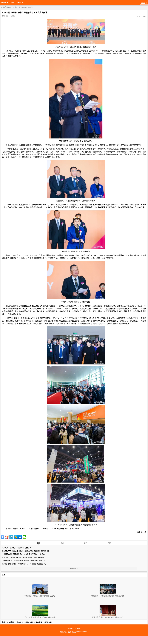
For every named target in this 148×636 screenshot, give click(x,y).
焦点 (3, 575)
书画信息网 (29, 622)
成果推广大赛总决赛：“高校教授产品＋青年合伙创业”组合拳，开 (25, 564)
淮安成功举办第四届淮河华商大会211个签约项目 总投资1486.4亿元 (26, 551)
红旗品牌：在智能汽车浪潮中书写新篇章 (16, 548)
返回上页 (144, 3)
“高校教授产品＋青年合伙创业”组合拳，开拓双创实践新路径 (23, 561)
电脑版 (77, 628)
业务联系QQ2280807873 (77, 632)
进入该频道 (74, 568)
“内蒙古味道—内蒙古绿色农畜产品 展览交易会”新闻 (40, 617)
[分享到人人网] (20, 537)
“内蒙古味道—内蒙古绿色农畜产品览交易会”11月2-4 (40, 596)
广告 (15, 7)
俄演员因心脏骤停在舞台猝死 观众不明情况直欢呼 (107, 617)
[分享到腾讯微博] (11, 537)
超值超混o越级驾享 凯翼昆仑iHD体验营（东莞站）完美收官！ (24, 554)
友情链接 (10, 622)
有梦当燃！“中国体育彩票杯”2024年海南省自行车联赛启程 (23, 557)
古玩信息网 (47, 622)
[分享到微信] (24, 537)
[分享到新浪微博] (7, 537)
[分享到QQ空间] (16, 537)
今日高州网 (4, 2)
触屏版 (70, 628)
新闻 (31, 7)
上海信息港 (19, 622)
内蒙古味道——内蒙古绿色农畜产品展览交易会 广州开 (108, 596)
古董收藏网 (38, 622)
